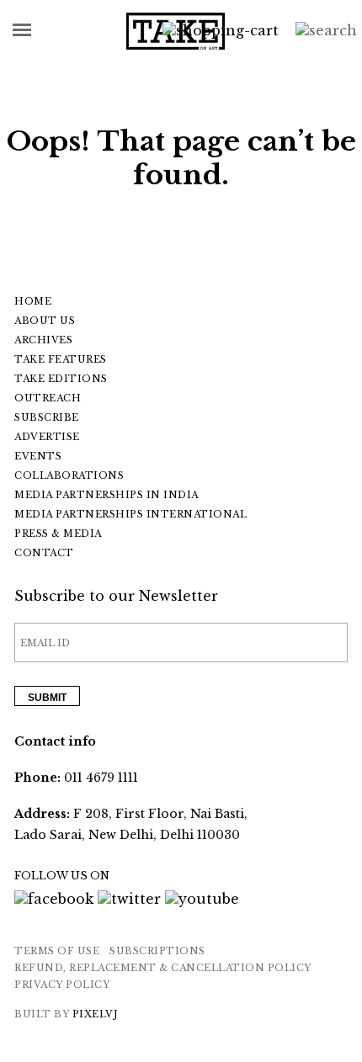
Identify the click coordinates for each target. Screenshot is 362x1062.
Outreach (47, 398)
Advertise (47, 437)
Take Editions (61, 379)
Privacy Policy (61, 984)
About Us (44, 321)
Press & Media (58, 533)
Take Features (60, 359)
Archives (43, 340)
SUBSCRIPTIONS (157, 951)
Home (32, 301)
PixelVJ (95, 1014)
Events (37, 456)
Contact (44, 553)
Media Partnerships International (130, 514)
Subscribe (46, 417)
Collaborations (69, 475)
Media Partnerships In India (106, 495)
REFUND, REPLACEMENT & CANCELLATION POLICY (162, 968)
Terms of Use (56, 951)
